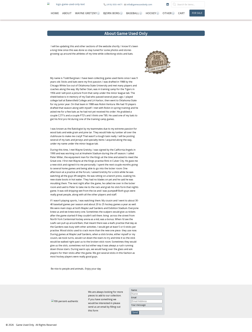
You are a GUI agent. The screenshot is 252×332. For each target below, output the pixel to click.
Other (167, 13)
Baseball (132, 13)
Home (55, 13)
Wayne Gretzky (86, 13)
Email (133, 297)
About (67, 13)
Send (135, 312)
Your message (138, 304)
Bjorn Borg (111, 13)
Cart (181, 13)
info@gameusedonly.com (139, 4)
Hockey (151, 13)
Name (134, 290)
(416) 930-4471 (115, 4)
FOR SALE (197, 13)
